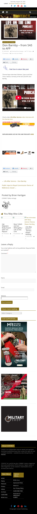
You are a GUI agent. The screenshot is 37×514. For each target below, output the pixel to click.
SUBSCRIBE (4, 494)
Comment (4, 253)
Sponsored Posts (18, 483)
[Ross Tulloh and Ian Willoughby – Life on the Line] (18, 218)
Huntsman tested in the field (17, 3)
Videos (3, 489)
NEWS (3, 478)
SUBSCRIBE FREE (18, 491)
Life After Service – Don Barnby (14, 181)
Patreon (3, 454)
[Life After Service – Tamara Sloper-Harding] (30, 218)
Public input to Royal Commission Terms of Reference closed (17, 186)
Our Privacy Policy (18, 488)
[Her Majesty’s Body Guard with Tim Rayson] (6, 218)
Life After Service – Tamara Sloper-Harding (28, 230)
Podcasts (3, 484)
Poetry (3, 481)
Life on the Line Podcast (9, 42)
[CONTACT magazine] (3, 12)
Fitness (3, 486)
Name (3, 278)
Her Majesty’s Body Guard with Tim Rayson (6, 227)
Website (3, 296)
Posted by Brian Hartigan (17, 51)
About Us (15, 485)
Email (2, 287)
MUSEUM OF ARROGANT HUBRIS (16, 495)
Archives (3, 492)
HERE (32, 134)
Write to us (4, 497)
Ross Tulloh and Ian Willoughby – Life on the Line (18, 227)
